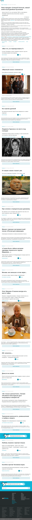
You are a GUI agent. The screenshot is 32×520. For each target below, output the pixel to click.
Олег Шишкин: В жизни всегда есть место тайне (14, 292)
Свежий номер (14, 493)
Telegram (13, 503)
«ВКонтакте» (13, 20)
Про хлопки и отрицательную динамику (16, 209)
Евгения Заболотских (5, 300)
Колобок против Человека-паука (13, 464)
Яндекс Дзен (14, 501)
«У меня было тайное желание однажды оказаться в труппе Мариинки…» (12, 250)
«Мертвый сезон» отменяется (12, 69)
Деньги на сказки (8, 373)
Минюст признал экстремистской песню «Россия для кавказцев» (13, 230)
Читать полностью (16, 101)
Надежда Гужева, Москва (5, 470)
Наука (13, 498)
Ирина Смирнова (4, 54)
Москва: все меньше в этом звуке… (14, 272)
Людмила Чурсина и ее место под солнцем (14, 130)
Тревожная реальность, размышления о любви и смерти (15, 417)
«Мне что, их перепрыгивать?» (13, 48)
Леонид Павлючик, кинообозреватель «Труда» (8, 74)
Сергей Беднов (4, 450)
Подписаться (29, 488)
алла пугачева (4, 41)
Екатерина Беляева (5, 258)
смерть (3, 42)
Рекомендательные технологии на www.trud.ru (25, 499)
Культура (5, 4)
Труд (20, 54)
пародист (15, 41)
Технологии (13, 499)
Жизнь (22, 493)
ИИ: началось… (7, 353)
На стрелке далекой (9, 108)
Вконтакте (13, 500)
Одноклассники (14, 502)
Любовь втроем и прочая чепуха (13, 443)
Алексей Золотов (21, 41)
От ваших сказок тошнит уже (12, 170)
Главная (2, 4)
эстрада (10, 41)
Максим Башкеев (4, 379)
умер (27, 41)
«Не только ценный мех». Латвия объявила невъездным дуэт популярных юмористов (13, 395)
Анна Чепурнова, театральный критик (7, 422)
